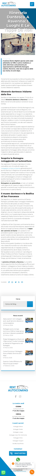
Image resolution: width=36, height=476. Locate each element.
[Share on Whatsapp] (12, 282)
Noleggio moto (18, 438)
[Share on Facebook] (9, 282)
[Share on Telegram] (15, 282)
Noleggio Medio (18, 429)
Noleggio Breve (18, 426)
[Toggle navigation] (32, 4)
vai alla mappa (18, 411)
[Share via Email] (22, 282)
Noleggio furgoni (18, 440)
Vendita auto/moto (18, 443)
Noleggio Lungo (18, 432)
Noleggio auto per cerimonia (18, 435)
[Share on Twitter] (19, 282)
